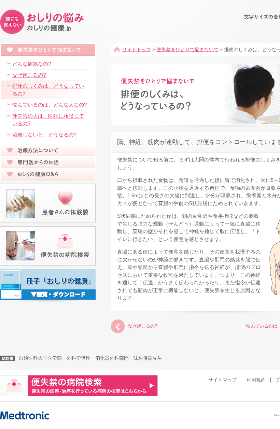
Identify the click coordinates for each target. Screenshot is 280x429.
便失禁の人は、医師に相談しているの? (48, 120)
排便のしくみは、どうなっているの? (48, 90)
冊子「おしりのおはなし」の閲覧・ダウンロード (48, 284)
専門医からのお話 (48, 162)
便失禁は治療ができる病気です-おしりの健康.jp (43, 22)
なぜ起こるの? (142, 326)
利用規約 (256, 380)
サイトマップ (222, 380)
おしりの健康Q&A (48, 174)
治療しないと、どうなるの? (44, 135)
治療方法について (48, 150)
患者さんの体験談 (48, 203)
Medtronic (24, 415)
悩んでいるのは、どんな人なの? (49, 105)
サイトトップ (136, 49)
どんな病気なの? (31, 64)
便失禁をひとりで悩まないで (187, 49)
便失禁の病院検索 (48, 246)
